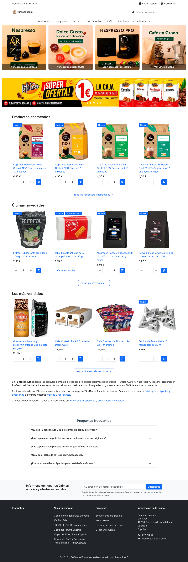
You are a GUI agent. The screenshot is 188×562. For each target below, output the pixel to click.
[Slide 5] (100, 103)
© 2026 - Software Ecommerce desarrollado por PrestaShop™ (94, 557)
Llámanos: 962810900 (24, 3)
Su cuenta (101, 508)
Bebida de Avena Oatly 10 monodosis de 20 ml (153, 343)
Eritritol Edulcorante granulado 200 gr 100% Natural (30, 254)
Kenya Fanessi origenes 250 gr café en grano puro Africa (156, 254)
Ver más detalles (66, 270)
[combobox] (153, 12)
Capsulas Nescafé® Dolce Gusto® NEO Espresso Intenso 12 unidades (30, 168)
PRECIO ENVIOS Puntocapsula (70, 525)
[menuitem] (45, 21)
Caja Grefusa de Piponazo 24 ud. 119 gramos (113, 343)
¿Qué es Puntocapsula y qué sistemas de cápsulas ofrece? (91, 430)
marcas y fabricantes (58, 394)
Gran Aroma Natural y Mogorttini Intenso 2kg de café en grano (30, 345)
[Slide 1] (87, 103)
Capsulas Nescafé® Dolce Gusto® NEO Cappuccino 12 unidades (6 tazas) (154, 168)
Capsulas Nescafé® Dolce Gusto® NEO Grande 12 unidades (69, 168)
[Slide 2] (90, 103)
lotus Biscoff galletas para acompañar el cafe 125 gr (69, 254)
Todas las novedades (94, 283)
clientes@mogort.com (153, 538)
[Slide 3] (94, 103)
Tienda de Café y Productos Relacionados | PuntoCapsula (70, 541)
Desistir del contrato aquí (110, 525)
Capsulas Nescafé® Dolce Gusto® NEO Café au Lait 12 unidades (112, 168)
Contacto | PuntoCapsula (68, 529)
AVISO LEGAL (61, 520)
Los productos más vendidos (94, 371)
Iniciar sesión (103, 520)
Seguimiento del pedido (109, 515)
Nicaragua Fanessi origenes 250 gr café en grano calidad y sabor (115, 256)
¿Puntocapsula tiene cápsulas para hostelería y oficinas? (91, 463)
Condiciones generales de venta (71, 515)
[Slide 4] (97, 103)
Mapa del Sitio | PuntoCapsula (70, 534)
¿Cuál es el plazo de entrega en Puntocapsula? (91, 455)
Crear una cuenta (105, 529)
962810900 (147, 535)
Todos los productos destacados (94, 194)
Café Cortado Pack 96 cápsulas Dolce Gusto (72, 343)
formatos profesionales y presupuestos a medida (96, 400)
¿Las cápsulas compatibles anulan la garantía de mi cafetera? (91, 446)
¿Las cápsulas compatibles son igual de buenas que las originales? (91, 438)
